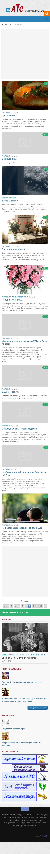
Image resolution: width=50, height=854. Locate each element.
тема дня (40, 655)
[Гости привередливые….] (25, 229)
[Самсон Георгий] (25, 376)
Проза (13, 198)
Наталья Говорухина (19, 297)
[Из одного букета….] (25, 279)
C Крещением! (9, 159)
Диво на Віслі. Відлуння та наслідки (20, 658)
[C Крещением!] (25, 143)
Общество (7, 655)
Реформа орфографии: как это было (22, 528)
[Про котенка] (25, 95)
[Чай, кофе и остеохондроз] (25, 722)
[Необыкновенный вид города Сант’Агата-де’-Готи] (25, 456)
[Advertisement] (25, 54)
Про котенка (8, 115)
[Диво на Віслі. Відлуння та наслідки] (25, 637)
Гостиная (6, 113)
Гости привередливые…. (15, 249)
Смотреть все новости (37, 708)
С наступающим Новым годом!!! (19, 429)
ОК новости (18, 655)
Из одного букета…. (12, 300)
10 (41, 606)
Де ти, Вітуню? (10, 201)
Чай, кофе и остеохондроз (13, 729)
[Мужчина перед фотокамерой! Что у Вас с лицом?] (25, 325)
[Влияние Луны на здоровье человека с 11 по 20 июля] (25, 676)
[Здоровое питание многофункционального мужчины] (25, 736)
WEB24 (45, 836)
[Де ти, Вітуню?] (25, 180)
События (30, 655)
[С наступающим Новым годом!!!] (25, 412)
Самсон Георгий (10, 392)
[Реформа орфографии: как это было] (25, 508)
